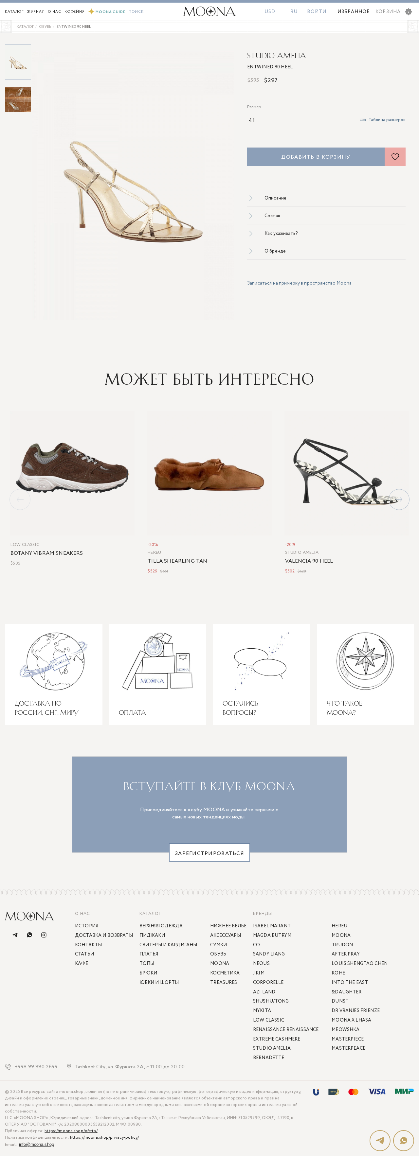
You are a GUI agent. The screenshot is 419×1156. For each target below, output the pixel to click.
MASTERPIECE (348, 1039)
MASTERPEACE (348, 1048)
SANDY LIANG (269, 954)
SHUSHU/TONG (271, 1001)
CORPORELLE (268, 982)
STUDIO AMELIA (276, 56)
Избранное (353, 12)
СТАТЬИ (84, 954)
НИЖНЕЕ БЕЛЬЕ (228, 926)
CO (256, 945)
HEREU (154, 553)
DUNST (340, 1001)
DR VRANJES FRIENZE (356, 1010)
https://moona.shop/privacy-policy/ (104, 1137)
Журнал (36, 11)
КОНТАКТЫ (88, 945)
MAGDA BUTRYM (272, 935)
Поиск (136, 11)
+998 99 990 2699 (36, 1067)
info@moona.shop (36, 1144)
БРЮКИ (148, 973)
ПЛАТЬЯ (148, 954)
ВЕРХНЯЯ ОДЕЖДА (161, 926)
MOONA (219, 963)
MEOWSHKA (345, 1029)
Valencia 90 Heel (309, 561)
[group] (133, 185)
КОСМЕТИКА (225, 973)
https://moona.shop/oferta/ (71, 1131)
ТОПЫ (147, 963)
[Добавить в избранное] (395, 157)
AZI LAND (264, 992)
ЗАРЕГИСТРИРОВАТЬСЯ (209, 853)
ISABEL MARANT (272, 926)
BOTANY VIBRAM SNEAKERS (46, 553)
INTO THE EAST (350, 982)
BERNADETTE (268, 1058)
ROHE (338, 973)
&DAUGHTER (346, 992)
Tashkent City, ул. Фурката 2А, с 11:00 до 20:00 (130, 1067)
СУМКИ (218, 945)
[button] (399, 499)
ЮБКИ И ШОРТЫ (159, 982)
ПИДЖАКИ (152, 935)
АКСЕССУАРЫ (225, 935)
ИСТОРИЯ (86, 926)
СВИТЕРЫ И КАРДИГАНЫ (168, 945)
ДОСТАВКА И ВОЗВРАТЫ (104, 935)
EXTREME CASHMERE (276, 1039)
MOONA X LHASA (351, 1020)
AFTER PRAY (345, 954)
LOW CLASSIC (24, 545)
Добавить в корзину (315, 157)
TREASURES (223, 982)
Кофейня (74, 11)
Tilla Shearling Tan (177, 561)
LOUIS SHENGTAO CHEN (360, 963)
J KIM (258, 973)
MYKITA (262, 1010)
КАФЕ (81, 963)
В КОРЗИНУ (119, 529)
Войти (316, 12)
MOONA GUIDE (110, 12)
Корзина (392, 12)
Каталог (14, 11)
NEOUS (261, 963)
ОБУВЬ (218, 954)
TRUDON (342, 945)
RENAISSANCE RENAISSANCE (286, 1029)
